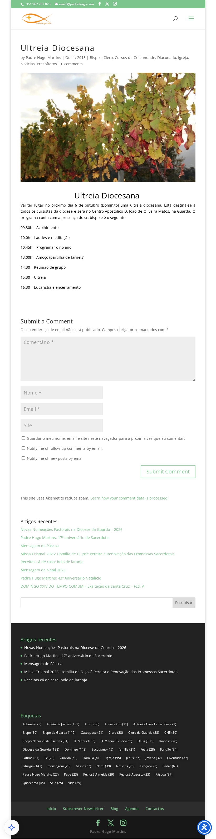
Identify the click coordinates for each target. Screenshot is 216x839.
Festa (147, 749)
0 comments (72, 63)
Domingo (75, 749)
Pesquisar (184, 602)
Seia (56, 783)
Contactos (154, 808)
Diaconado (166, 57)
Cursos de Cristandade (135, 57)
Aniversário (116, 724)
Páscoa (164, 774)
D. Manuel (84, 741)
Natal (103, 766)
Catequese (92, 732)
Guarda (68, 758)
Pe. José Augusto (134, 774)
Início (51, 808)
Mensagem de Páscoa (40, 545)
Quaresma (34, 783)
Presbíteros (47, 63)
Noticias (28, 63)
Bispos (95, 57)
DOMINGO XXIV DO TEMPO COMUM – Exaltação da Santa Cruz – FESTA (82, 586)
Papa (71, 774)
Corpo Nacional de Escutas (45, 741)
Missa (83, 766)
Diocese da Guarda (41, 749)
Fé (50, 758)
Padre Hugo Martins (43, 57)
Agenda (132, 808)
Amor (92, 724)
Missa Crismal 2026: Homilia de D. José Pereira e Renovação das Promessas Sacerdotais (98, 553)
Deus (146, 741)
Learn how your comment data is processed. (129, 498)
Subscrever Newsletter (83, 808)
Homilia (92, 758)
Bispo (30, 732)
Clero (108, 57)
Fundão (169, 749)
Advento (32, 724)
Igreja (183, 57)
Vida (74, 783)
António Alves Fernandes (154, 724)
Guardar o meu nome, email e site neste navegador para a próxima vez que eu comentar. (106, 438)
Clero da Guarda (143, 732)
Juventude (177, 758)
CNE (170, 732)
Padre (170, 766)
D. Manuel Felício (116, 741)
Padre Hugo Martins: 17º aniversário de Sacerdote (65, 537)
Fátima (31, 758)
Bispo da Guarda (59, 732)
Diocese (168, 741)
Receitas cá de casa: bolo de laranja (52, 561)
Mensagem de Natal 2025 (43, 569)
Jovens (154, 758)
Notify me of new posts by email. (56, 458)
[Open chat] (11, 827)
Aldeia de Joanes (63, 724)
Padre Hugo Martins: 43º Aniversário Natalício (61, 578)
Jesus (133, 758)
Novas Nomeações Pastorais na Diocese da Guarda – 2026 (71, 529)
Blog (114, 808)
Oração (148, 766)
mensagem (59, 766)
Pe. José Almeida (98, 774)
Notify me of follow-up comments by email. (65, 448)
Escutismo (102, 749)
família (127, 749)
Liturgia (32, 766)
